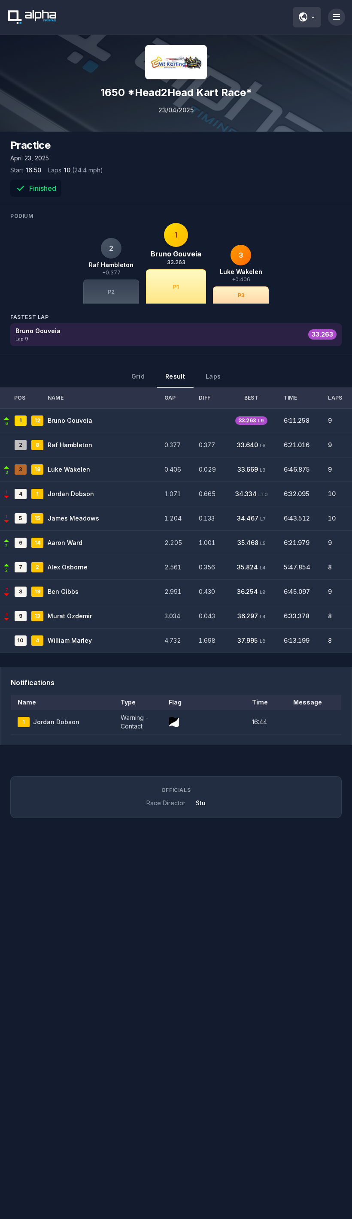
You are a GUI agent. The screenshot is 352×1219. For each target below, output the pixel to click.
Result (175, 376)
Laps (213, 376)
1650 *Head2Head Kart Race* (176, 92)
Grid (138, 376)
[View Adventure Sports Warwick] (176, 62)
